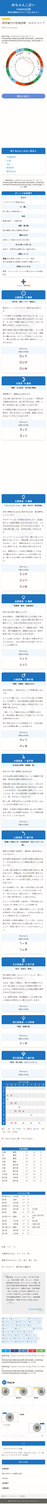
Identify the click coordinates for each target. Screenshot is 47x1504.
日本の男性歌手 (29, 1332)
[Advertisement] (23, 124)
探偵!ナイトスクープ (34, 1325)
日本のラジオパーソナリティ (24, 1328)
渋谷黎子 (5, 1483)
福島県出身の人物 (8, 1341)
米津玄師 (5, 1469)
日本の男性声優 (17, 1332)
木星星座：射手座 (31, 1335)
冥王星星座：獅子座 (9, 1322)
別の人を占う (23, 96)
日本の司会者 (38, 1328)
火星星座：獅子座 (33, 1338)
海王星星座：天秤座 (20, 1338)
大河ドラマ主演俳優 (35, 1322)
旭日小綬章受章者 (8, 1335)
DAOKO (5, 1478)
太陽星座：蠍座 (22, 1325)
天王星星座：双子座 (9, 1325)
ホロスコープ (6, 19)
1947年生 (6, 1318)
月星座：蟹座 (20, 1335)
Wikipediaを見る (35, 1309)
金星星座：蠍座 (32, 1341)
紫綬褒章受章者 (20, 1341)
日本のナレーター (8, 1328)
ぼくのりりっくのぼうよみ (12, 1473)
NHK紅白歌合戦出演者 (35, 1318)
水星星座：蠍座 (8, 1338)
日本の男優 (7, 1332)
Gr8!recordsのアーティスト (19, 1318)
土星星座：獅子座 (22, 1322)
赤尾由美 (5, 1488)
